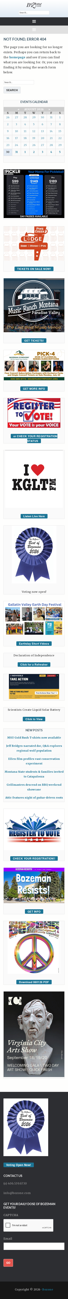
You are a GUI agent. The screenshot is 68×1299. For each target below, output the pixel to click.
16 (7, 138)
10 (16, 131)
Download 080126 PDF (34, 982)
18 (25, 138)
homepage (17, 57)
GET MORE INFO (34, 389)
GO (8, 1263)
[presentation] (28, 1225)
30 (42, 117)
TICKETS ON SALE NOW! (34, 269)
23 (7, 145)
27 (16, 117)
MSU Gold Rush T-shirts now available (34, 737)
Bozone (47, 1289)
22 (60, 138)
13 (42, 131)
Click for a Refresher (34, 664)
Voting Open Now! (18, 1165)
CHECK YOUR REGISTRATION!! (34, 858)
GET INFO (34, 911)
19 (33, 138)
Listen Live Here (34, 516)
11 (25, 131)
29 (33, 117)
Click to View (34, 719)
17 (16, 138)
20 (42, 138)
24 (16, 145)
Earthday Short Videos (34, 643)
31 (51, 117)
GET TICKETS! (34, 340)
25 (25, 145)
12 (33, 131)
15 (59, 131)
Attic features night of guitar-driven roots (34, 797)
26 (7, 117)
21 (51, 138)
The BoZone (34, 5)
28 (25, 117)
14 (51, 131)
